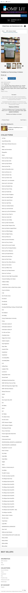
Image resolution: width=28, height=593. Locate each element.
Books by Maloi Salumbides (8, 222)
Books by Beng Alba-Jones (7, 169)
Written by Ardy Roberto (7, 532)
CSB (3, 293)
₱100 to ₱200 (5, 537)
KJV (3, 363)
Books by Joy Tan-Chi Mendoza (9, 211)
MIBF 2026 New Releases (7, 388)
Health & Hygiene (5, 340)
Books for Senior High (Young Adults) (10, 276)
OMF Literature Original (11, 31)
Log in (3, 1)
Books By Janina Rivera (7, 200)
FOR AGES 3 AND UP (7, 324)
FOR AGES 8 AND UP (7, 326)
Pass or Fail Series (6, 430)
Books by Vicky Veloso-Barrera (8, 262)
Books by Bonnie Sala (6, 174)
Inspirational (4, 352)
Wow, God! (4, 529)
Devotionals (4, 301)
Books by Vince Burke (6, 264)
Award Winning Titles (6, 141)
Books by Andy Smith (6, 160)
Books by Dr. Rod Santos (7, 183)
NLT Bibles (4, 414)
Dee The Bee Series (6, 295)
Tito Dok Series (5, 518)
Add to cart (12, 78)
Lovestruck (4, 371)
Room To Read (5, 450)
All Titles (7, 85)
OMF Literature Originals (19, 88)
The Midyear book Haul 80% (8, 501)
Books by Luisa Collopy (7, 219)
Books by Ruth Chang (6, 259)
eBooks (2, 564)
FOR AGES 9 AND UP (7, 329)
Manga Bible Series (6, 374)
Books (10, 85)
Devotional (4, 298)
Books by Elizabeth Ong (7, 186)
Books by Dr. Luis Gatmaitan (8, 180)
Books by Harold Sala (6, 191)
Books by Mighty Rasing (7, 233)
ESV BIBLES (5, 312)
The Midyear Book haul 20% (8, 481)
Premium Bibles (5, 436)
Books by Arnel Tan (6, 166)
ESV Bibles (4, 315)
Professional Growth (6, 439)
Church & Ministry (6, 290)
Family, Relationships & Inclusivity (9, 318)
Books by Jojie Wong (6, 202)
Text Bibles (4, 470)
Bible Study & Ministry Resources (9, 143)
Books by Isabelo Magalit (7, 197)
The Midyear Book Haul (7, 478)
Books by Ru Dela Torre (7, 256)
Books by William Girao (7, 267)
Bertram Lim (6, 83)
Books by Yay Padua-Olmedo (8, 270)
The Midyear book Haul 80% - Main (9, 509)
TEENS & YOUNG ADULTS (8, 467)
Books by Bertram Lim (16, 85)
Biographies (4, 152)
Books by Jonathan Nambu (8, 205)
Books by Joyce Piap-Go (7, 214)
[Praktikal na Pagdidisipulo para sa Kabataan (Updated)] (4, 128)
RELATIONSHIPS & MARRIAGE (9, 444)
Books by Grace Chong (7, 188)
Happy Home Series (6, 338)
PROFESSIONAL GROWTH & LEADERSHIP (12, 442)
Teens (3, 464)
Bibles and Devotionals (7, 149)
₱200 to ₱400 (5, 540)
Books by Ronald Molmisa (7, 253)
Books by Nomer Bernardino (8, 239)
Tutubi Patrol (4, 520)
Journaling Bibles (5, 357)
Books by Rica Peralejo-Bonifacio (9, 248)
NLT (3, 411)
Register (8, 1)
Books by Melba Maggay (7, 231)
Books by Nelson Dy (6, 236)
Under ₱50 (4, 523)
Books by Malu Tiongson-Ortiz (8, 225)
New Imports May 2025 (7, 399)
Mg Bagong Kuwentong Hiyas (8, 380)
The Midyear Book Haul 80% (8, 484)
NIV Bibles (4, 405)
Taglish (3, 461)
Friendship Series (5, 335)
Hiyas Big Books (5, 343)
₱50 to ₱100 (4, 546)
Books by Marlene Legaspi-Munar (9, 228)
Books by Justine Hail (6, 217)
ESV (3, 309)
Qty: (2, 78)
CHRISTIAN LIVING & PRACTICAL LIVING (12, 87)
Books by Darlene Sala (7, 177)
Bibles (3, 146)
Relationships (4, 581)
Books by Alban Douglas (7, 157)
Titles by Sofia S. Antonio (7, 515)
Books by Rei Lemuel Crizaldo (8, 245)
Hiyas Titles (4, 346)
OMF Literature (4, 560)
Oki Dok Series (5, 419)
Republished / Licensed (7, 447)
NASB (3, 394)
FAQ (2, 562)
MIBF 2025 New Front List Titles (9, 383)
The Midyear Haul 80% (7, 512)
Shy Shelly (4, 453)
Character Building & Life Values (9, 278)
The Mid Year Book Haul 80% (8, 475)
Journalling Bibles (5, 360)
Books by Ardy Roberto (7, 163)
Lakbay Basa (5, 366)
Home (3, 31)
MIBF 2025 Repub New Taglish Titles (10, 385)
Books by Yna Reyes (6, 273)
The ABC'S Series (6, 473)
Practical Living (4, 577)
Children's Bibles (5, 281)
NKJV (3, 408)
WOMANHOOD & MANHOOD (8, 526)
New (3, 397)
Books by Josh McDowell (7, 208)
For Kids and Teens (6, 332)
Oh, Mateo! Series (6, 416)
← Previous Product (5, 119)
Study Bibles (4, 459)
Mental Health (5, 377)
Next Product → (24, 119)
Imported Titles (5, 349)
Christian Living (5, 284)
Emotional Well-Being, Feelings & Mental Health (12, 307)
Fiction (3, 321)
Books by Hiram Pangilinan (7, 194)
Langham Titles (5, 369)
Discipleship (4, 304)
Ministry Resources (6, 391)
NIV (3, 402)
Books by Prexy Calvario (7, 242)
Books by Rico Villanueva (7, 250)
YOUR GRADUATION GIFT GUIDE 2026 (11, 534)
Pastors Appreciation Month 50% (9, 433)
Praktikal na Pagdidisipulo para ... (15, 127)
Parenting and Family (6, 428)
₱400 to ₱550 (5, 543)
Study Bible (4, 456)
